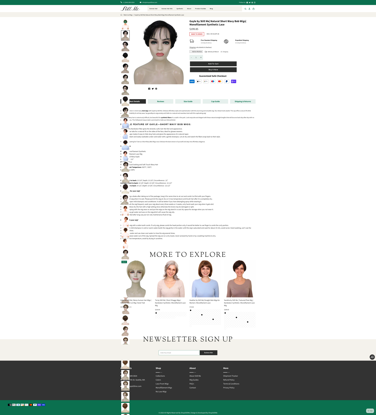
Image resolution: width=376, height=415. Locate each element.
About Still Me (195, 376)
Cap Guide (215, 101)
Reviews (160, 101)
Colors (158, 380)
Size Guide (188, 101)
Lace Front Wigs (162, 383)
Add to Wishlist (197, 52)
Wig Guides (193, 380)
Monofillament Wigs (164, 387)
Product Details (133, 101)
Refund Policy (228, 380)
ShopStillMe (185, 413)
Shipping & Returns (243, 101)
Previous (125, 21)
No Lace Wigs (161, 391)
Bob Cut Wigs (128, 15)
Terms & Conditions (231, 383)
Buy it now (213, 70)
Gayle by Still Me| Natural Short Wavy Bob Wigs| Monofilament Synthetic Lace (159, 15)
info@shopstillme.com (132, 386)
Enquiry (225, 52)
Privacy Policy (228, 387)
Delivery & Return (213, 52)
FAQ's (191, 383)
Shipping (192, 47)
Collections (160, 376)
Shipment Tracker (230, 376)
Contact (192, 387)
